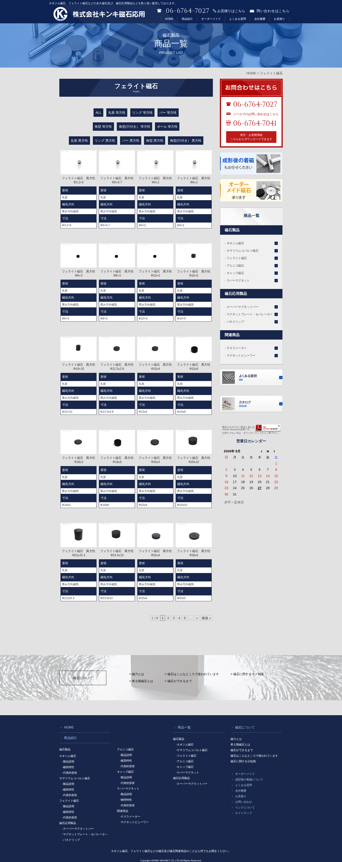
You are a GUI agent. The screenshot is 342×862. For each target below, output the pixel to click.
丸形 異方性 (79, 140)
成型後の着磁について (249, 779)
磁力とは (236, 739)
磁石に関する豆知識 (243, 761)
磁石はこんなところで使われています (254, 755)
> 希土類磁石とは (141, 681)
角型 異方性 (154, 140)
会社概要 (259, 19)
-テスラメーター (130, 816)
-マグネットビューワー (134, 822)
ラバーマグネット (238, 280)
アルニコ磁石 (235, 265)
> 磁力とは (136, 674)
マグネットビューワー (241, 355)
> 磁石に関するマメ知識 (247, 674)
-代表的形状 (69, 772)
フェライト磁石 (237, 258)
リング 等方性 (142, 112)
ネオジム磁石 (235, 243)
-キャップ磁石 (185, 767)
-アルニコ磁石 (185, 761)
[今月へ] (268, 451)
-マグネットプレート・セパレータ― (85, 834)
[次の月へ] (276, 451)
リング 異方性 (105, 140)
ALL (98, 112)
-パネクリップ (71, 839)
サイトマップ (243, 813)
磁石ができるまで (242, 750)
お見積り (279, 19)
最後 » (206, 618)
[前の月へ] (259, 451)
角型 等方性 (103, 126)
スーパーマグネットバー (242, 307)
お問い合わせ (243, 802)
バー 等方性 (168, 112)
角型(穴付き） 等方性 (134, 126)
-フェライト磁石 (186, 755)
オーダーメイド (211, 19)
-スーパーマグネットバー (78, 828)
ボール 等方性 (167, 126)
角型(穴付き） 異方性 (185, 140)
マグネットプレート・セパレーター (250, 314)
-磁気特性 (68, 767)
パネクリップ (235, 321)
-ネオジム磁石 (185, 744)
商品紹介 (187, 19)
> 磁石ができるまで (178, 681)
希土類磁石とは (240, 744)
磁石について (83, 678)
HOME (169, 19)
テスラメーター (237, 348)
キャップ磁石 (235, 273)
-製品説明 (68, 761)
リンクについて (245, 807)
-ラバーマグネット (187, 772)
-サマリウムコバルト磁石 (192, 750)
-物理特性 (126, 799)
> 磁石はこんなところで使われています (192, 674)
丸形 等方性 (116, 112)
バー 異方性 (130, 140)
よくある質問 (237, 19)
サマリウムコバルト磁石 (242, 250)
